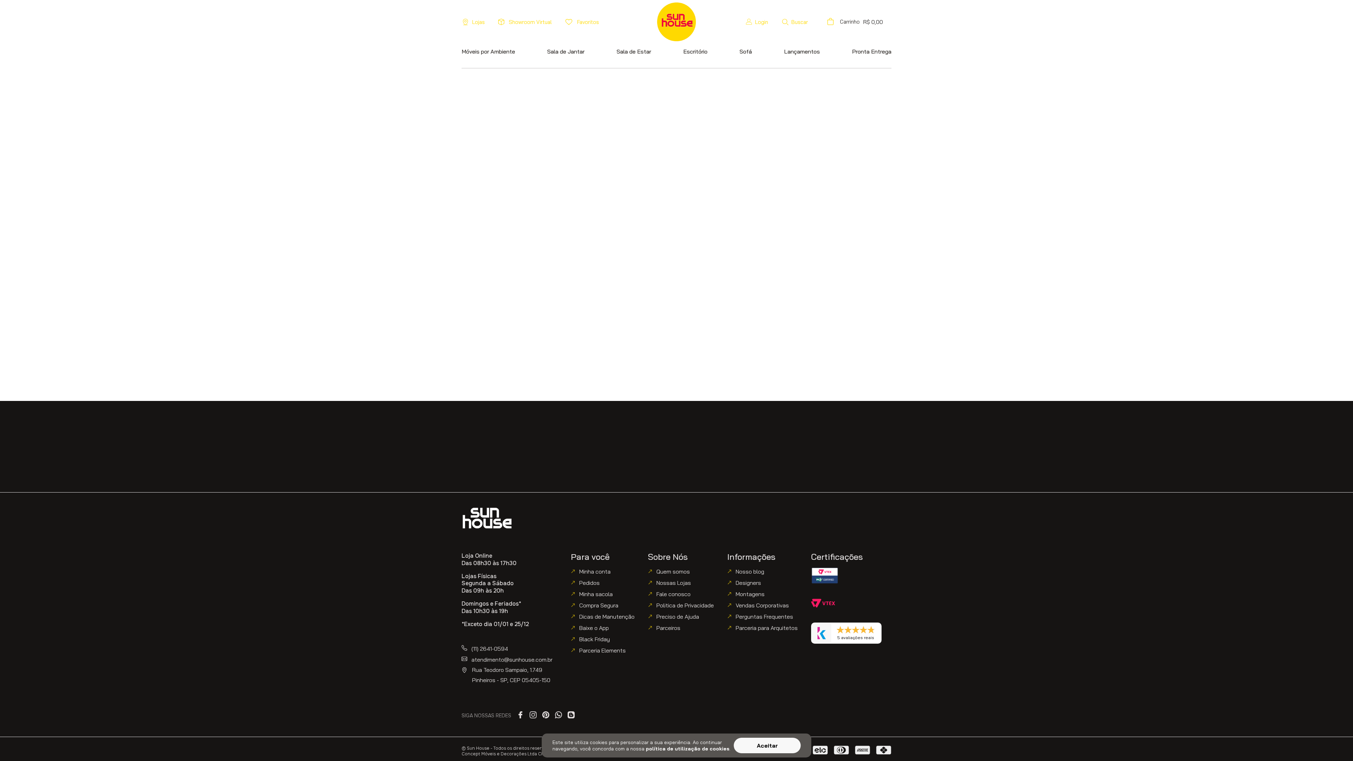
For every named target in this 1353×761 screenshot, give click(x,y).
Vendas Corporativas (762, 605)
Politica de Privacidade (685, 605)
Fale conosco (673, 594)
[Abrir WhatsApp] (1335, 743)
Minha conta (595, 571)
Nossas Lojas (673, 582)
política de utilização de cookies (687, 748)
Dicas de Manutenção (607, 616)
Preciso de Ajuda (677, 616)
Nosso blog (750, 571)
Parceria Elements (602, 650)
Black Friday (594, 639)
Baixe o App (594, 627)
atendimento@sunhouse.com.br (511, 659)
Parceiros (668, 627)
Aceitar (767, 745)
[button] (794, 21)
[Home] (487, 518)
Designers (748, 582)
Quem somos (673, 571)
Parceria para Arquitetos (767, 627)
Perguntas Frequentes (764, 616)
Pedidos (589, 582)
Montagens (750, 594)
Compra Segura (598, 605)
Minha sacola (596, 594)
